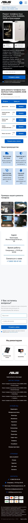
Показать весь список (14, 141)
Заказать (21, 106)
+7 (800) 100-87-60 (14, 261)
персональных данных (16, 82)
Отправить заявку (14, 77)
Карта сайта (23, 519)
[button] (3, 354)
